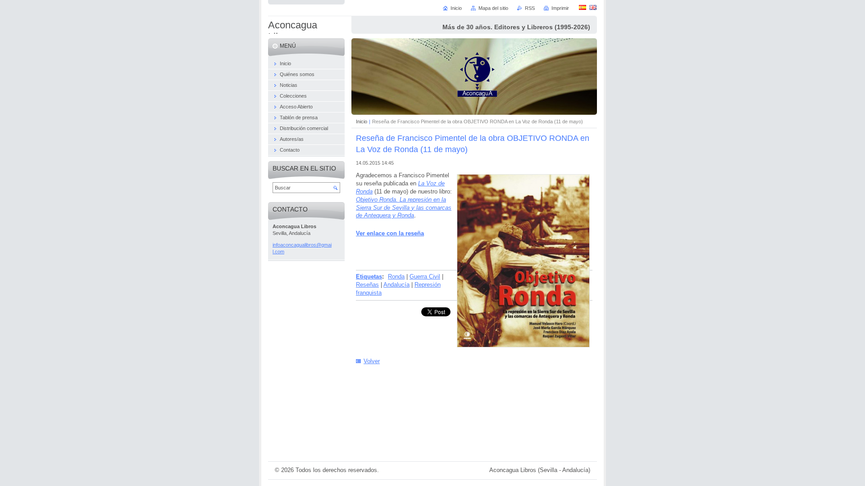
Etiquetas (369, 276)
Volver (372, 361)
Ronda (396, 276)
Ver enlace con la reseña (390, 233)
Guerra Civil (425, 276)
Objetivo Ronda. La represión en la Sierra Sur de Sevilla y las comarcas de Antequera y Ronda (403, 207)
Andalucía (396, 284)
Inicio (361, 121)
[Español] (582, 7)
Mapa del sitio (493, 8)
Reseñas (367, 284)
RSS (530, 8)
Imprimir (560, 8)
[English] (592, 7)
